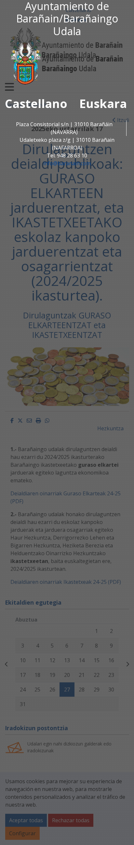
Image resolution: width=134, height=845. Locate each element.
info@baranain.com (67, 163)
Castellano (36, 104)
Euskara (103, 104)
